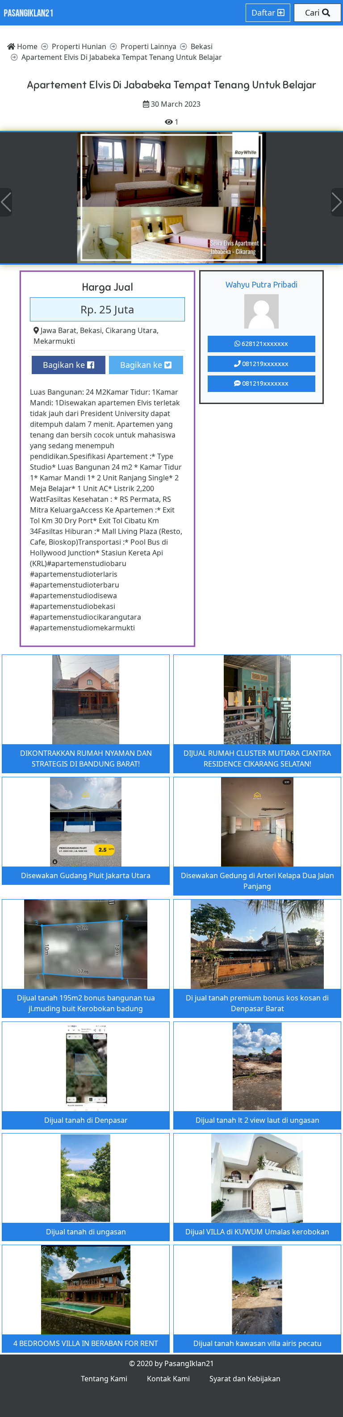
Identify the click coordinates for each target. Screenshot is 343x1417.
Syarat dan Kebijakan (244, 1379)
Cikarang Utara (131, 330)
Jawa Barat (58, 330)
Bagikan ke (65, 364)
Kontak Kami (168, 1379)
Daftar (264, 12)
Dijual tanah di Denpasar (86, 1120)
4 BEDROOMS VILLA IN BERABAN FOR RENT (85, 1343)
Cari (313, 12)
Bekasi (91, 330)
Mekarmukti (54, 341)
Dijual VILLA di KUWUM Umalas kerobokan (257, 1232)
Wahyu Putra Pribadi (261, 284)
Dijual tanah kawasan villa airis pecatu (257, 1343)
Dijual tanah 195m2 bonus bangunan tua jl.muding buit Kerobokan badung (86, 1003)
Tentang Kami (104, 1379)
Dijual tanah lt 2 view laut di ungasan (257, 1120)
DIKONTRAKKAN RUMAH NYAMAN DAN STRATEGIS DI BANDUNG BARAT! (86, 758)
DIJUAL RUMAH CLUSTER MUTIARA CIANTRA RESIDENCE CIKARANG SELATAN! (257, 758)
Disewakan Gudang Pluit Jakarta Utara (86, 875)
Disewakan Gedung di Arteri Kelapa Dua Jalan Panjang (257, 881)
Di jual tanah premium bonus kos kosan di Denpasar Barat (257, 1003)
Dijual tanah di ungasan (86, 1232)
